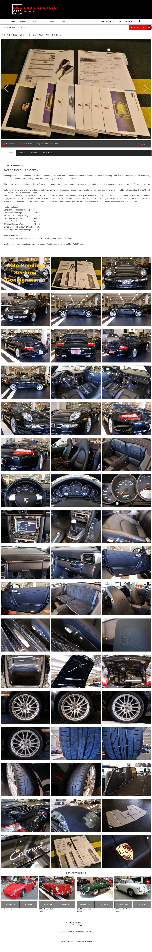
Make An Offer (10, 904)
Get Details (28, 904)
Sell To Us (51, 21)
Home (13, 21)
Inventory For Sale (38, 21)
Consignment (24, 21)
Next (145, 89)
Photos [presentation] (34, 153)
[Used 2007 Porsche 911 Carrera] (76, 89)
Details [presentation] (22, 153)
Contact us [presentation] (47, 153)
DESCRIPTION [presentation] (8, 153)
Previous (6, 89)
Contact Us (62, 21)
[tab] (8, 153)
